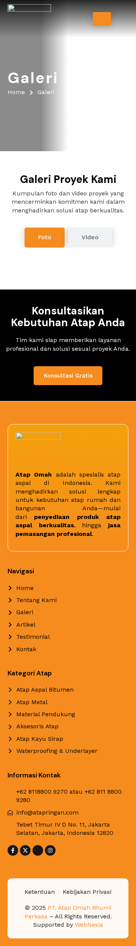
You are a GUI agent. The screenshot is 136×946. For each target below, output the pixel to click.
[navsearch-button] (122, 19)
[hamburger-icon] (102, 19)
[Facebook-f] (13, 850)
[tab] (45, 237)
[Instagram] (50, 850)
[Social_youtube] (37, 850)
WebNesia (89, 924)
